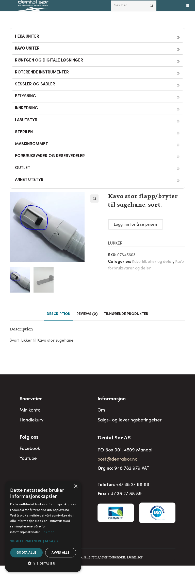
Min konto (30, 410)
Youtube (28, 459)
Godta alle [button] (26, 552)
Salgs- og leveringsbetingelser (130, 420)
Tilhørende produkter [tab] (126, 314)
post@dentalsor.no (118, 459)
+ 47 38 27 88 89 (124, 494)
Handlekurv (31, 420)
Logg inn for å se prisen (135, 225)
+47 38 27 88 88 (132, 485)
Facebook (30, 449)
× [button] (75, 486)
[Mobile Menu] (188, 5)
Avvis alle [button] (61, 552)
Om (101, 410)
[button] (94, 198)
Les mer (48, 532)
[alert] (43, 526)
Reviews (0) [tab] (87, 314)
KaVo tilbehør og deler (152, 262)
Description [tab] (58, 314)
